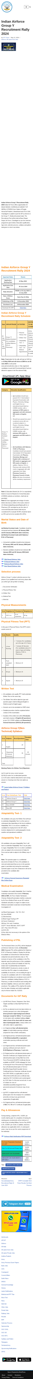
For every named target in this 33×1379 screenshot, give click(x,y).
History (3, 1288)
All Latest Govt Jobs (12, 39)
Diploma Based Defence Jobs (13, 564)
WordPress (22, 1372)
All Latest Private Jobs (8, 1253)
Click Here (23, 308)
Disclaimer (18, 1375)
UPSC (3, 1351)
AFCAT (3, 1240)
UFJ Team (6, 37)
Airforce (3, 39)
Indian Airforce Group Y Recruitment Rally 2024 (14, 1173)
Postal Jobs (4, 1310)
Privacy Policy (6, 1377)
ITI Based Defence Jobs (11, 561)
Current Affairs (5, 1275)
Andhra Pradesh (6, 1256)
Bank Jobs (4, 1265)
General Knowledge (7, 1285)
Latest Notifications (7, 1291)
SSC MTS (4, 1336)
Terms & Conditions (18, 1377)
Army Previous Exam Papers (10, 1262)
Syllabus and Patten (7, 1339)
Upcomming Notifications (8, 1348)
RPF (2, 1320)
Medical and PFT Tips (7, 1294)
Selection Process (6, 1323)
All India (3, 1246)
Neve (9, 1372)
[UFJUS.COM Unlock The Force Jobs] (6, 7)
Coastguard (4, 1272)
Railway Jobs (5, 1313)
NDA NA (4, 1304)
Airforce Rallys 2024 (8, 1168)
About (3, 1375)
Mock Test (4, 1297)
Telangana (4, 1342)
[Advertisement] (16, 127)
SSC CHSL (4, 1329)
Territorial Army (5, 1345)
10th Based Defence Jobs (12, 559)
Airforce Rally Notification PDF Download (17, 1136)
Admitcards (4, 1237)
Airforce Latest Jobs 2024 (13, 1164)
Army (3, 1259)
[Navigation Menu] (26, 7)
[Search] (30, 7)
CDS (2, 1269)
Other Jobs (4, 1307)
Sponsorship (5, 1326)
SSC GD (4, 1332)
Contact (10, 1375)
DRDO (3, 1281)
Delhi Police (4, 1278)
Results (3, 1316)
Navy (3, 1300)
